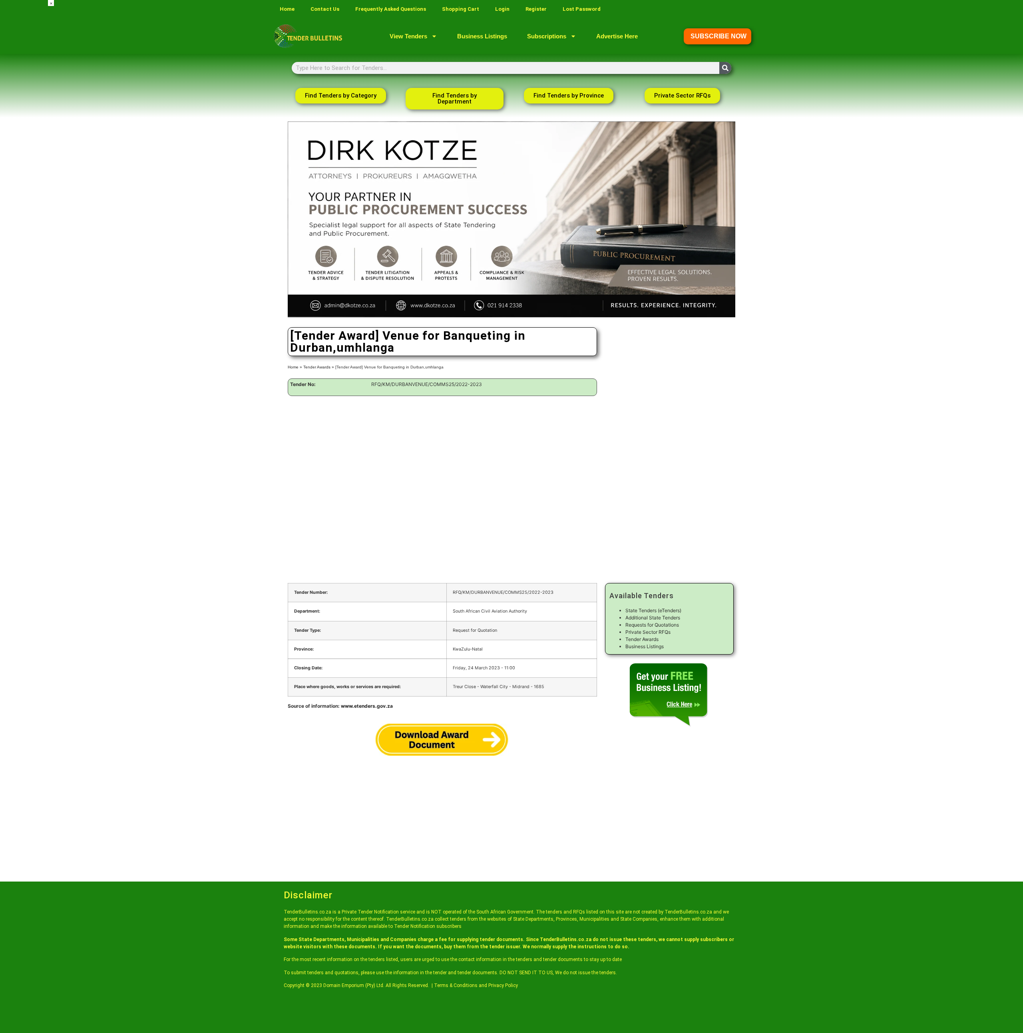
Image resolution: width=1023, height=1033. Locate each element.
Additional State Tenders (652, 618)
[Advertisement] (24, 120)
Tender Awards (316, 367)
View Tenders (408, 36)
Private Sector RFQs (648, 632)
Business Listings (482, 36)
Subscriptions (546, 36)
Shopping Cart (460, 9)
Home (287, 9)
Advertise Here (617, 36)
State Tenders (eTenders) (653, 610)
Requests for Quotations (652, 625)
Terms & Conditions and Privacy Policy (476, 985)
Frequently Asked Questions (390, 9)
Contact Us (324, 9)
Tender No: (303, 384)
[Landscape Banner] (511, 315)
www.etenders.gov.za (367, 706)
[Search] (725, 68)
